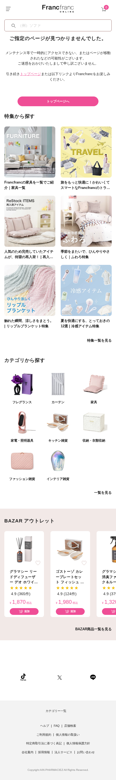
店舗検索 (70, 725)
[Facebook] (75, 677)
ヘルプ (44, 725)
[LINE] (93, 677)
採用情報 (44, 752)
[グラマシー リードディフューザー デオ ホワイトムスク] (24, 549)
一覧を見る (103, 493)
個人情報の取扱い (68, 734)
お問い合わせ (86, 752)
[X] (60, 677)
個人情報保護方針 (78, 743)
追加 (27, 611)
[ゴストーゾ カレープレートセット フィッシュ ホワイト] (70, 549)
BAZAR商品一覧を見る (93, 629)
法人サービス (63, 752)
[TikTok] (23, 677)
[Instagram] (42, 677)
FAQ (57, 725)
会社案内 (27, 752)
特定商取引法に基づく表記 (44, 743)
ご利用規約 (43, 734)
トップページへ (58, 101)
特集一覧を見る (99, 340)
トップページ (30, 74)
